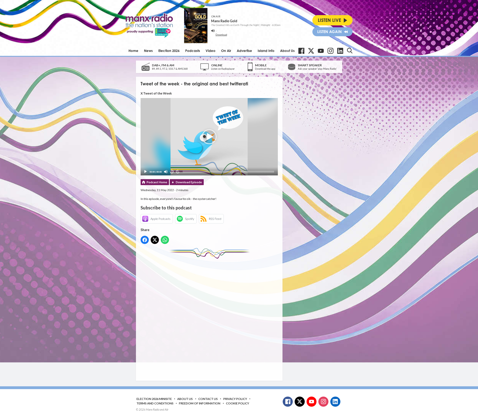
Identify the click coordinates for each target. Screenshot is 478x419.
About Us (287, 51)
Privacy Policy (235, 399)
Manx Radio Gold (224, 21)
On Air (226, 51)
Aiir (166, 409)
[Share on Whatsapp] (165, 240)
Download (221, 34)
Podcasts (192, 51)
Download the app (265, 68)
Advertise (244, 51)
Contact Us (208, 399)
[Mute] (166, 172)
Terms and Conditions (154, 403)
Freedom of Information (199, 403)
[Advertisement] (211, 316)
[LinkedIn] (340, 51)
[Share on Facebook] (145, 240)
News (148, 51)
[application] (209, 136)
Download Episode (189, 182)
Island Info (266, 51)
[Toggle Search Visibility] (350, 50)
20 (172, 171)
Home (133, 51)
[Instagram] (330, 51)
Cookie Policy (237, 403)
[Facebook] (301, 51)
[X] (311, 51)
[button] (209, 136)
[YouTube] (321, 51)
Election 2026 (169, 51)
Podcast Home (157, 182)
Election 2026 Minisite (154, 399)
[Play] (145, 172)
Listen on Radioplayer (223, 68)
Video (210, 51)
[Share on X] (155, 240)
